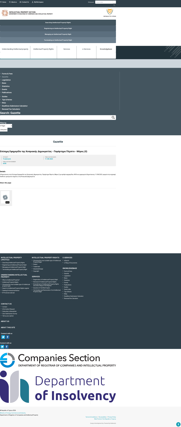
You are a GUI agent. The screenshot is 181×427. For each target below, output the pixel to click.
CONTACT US (6, 304)
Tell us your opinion (60, 248)
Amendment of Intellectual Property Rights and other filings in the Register (46, 284)
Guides (4, 97)
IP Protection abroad (8, 293)
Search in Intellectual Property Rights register (15, 288)
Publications (7, 92)
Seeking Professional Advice (10, 290)
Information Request (57, 218)
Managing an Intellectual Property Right (58, 34)
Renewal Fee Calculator (11, 109)
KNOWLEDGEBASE (70, 268)
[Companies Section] (58, 367)
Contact (4, 307)
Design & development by (96, 423)
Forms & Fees (7, 74)
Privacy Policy (112, 417)
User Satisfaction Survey (60, 238)
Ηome (4, 2)
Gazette (5, 77)
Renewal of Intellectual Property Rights (44, 282)
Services (66, 49)
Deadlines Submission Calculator (15, 106)
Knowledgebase (106, 49)
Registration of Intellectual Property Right (45, 279)
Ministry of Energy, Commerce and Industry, (13, 413)
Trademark (36, 266)
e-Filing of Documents (70, 263)
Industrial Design (38, 269)
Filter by (3, 123)
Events (4, 89)
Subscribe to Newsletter (58, 228)
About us (14, 2)
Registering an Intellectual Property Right (58, 28)
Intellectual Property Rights (43, 49)
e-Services (86, 49)
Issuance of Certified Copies (41, 288)
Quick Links (67, 289)
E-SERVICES (67, 258)
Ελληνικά (91, 2)
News (4, 83)
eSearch (66, 260)
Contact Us (25, 2)
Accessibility (102, 417)
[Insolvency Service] (58, 402)
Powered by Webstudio (110, 423)
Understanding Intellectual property (15, 49)
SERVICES (36, 277)
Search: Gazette (10, 113)
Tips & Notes (7, 100)
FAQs (4, 103)
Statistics (6, 86)
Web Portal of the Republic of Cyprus (105, 419)
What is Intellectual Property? (11, 280)
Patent (35, 264)
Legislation (6, 80)
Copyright (36, 271)
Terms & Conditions (91, 417)
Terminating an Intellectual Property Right (58, 40)
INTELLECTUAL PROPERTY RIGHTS (45, 258)
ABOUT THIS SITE (8, 327)
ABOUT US (5, 321)
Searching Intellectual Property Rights (58, 22)
